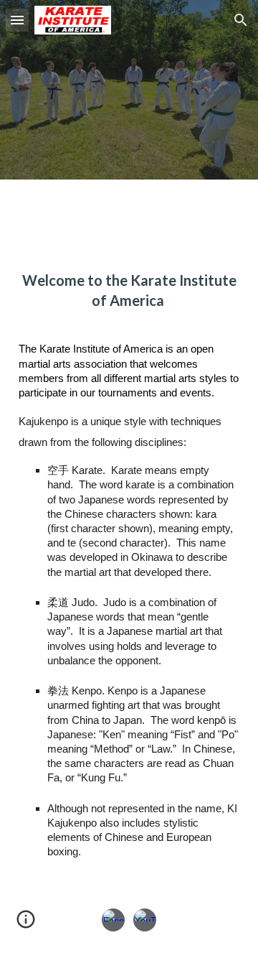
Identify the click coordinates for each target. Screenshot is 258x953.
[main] (129, 290)
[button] (17, 19)
